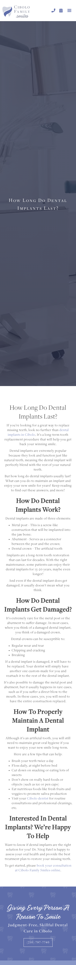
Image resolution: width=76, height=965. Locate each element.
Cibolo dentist (38, 798)
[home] (25, 10)
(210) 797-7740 (38, 942)
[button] (69, 10)
